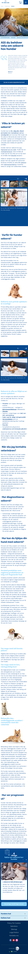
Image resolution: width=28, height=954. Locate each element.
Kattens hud (5, 918)
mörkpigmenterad (6, 151)
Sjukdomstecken (5, 37)
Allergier (5, 411)
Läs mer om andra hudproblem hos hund (14, 82)
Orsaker (13, 37)
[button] (20, 2)
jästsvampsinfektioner (9, 409)
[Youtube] (13, 940)
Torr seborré (15, 262)
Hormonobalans (7, 419)
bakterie (23, 162)
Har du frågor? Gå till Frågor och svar (14, 904)
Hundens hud (6, 914)
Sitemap (14, 929)
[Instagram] (17, 940)
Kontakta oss (14, 935)
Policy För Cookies (14, 923)
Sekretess (14, 926)
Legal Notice (14, 932)
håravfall (13, 155)
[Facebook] (10, 940)
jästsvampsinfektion (10, 164)
